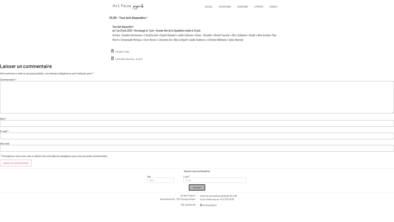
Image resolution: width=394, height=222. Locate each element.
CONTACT (273, 6)
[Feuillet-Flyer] (112, 50)
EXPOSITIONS (225, 6)
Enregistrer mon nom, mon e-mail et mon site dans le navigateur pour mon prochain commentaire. (55, 156)
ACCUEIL (209, 6)
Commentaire (8, 79)
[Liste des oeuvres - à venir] (112, 58)
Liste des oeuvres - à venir (129, 58)
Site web (4, 143)
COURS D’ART (242, 6)
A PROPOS (258, 6)
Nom (3, 118)
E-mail (4, 131)
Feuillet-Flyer (122, 51)
